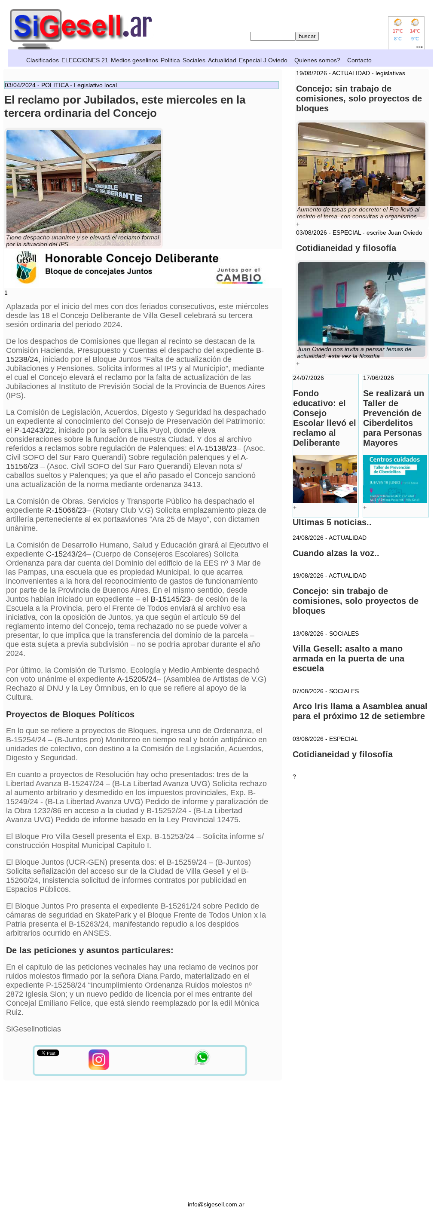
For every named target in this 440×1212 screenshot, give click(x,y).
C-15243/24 (66, 554)
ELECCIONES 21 (84, 60)
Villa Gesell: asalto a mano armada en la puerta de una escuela (348, 658)
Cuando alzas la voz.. (336, 553)
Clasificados (42, 60)
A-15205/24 (137, 679)
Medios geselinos (134, 60)
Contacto (359, 60)
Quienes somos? (317, 60)
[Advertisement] (216, 1140)
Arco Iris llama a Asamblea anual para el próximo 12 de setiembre (360, 711)
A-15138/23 (217, 448)
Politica (170, 60)
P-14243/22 (34, 430)
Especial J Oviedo (263, 60)
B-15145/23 (170, 599)
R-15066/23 (66, 510)
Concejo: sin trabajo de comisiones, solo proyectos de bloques (356, 600)
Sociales (194, 60)
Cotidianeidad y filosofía (343, 754)
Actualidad (222, 60)
